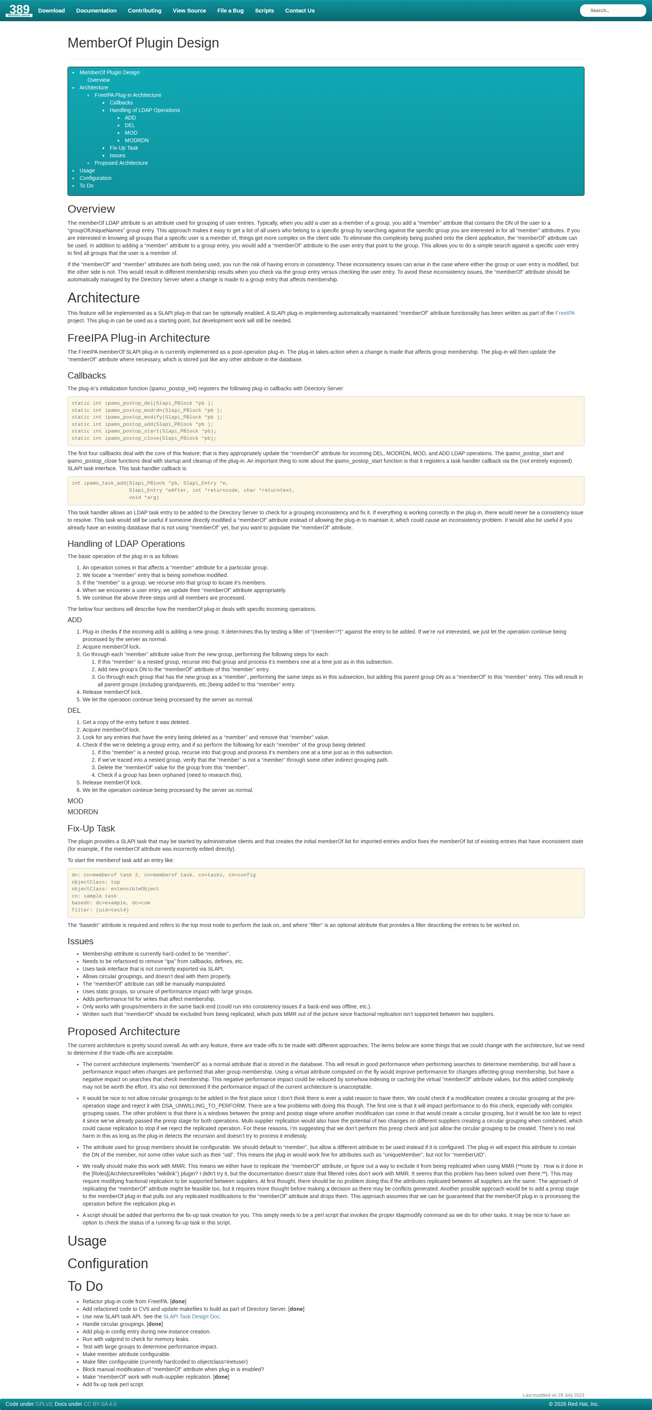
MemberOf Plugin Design (110, 72)
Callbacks (121, 103)
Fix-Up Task (124, 148)
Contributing (144, 10)
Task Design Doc (191, 1316)
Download (51, 10)
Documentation (96, 10)
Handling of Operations (145, 110)
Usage (87, 170)
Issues (117, 155)
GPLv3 (43, 1404)
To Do (87, 186)
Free (564, 313)
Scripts (264, 10)
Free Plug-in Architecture (128, 95)
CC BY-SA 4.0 (100, 1404)
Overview (99, 80)
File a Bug (230, 10)
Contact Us (300, 10)
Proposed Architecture (121, 163)
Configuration (96, 178)
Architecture (94, 87)
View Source (189, 10)
